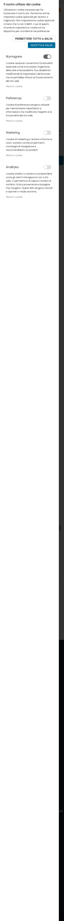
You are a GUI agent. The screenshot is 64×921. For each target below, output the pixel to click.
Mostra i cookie (14, 86)
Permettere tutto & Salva (33, 38)
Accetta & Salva (41, 45)
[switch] (47, 56)
